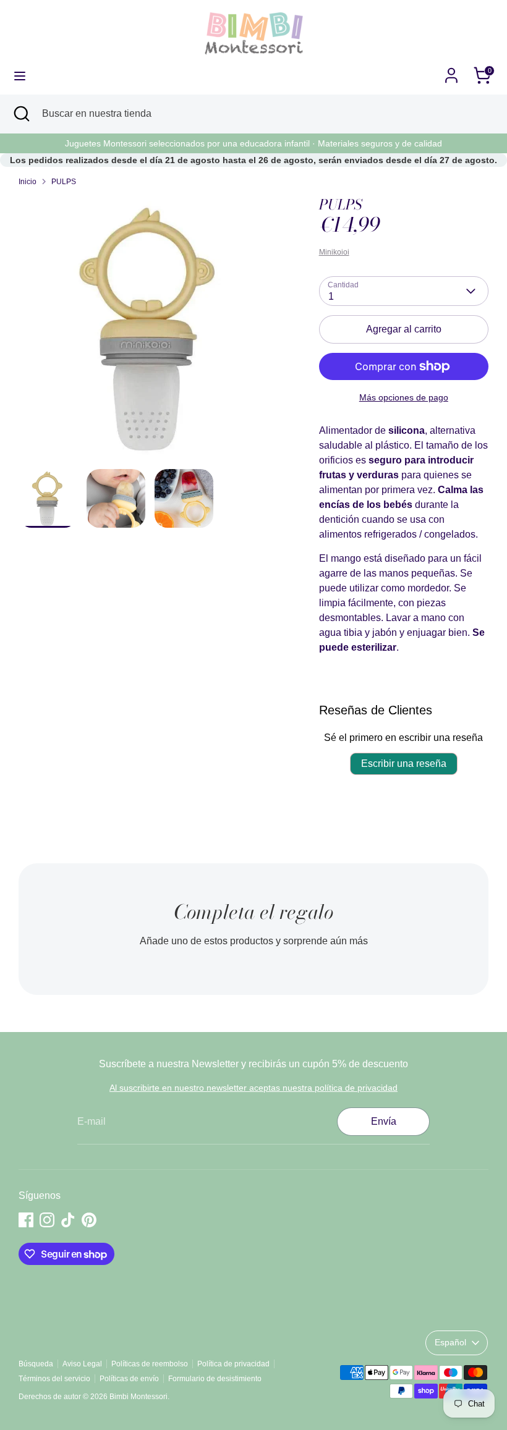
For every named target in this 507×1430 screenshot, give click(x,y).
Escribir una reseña (403, 763)
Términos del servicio (54, 1378)
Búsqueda (36, 1364)
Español (450, 1342)
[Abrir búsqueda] (21, 114)
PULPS (63, 181)
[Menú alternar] (19, 75)
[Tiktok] (68, 1219)
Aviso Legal (82, 1364)
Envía (383, 1121)
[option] (150, 333)
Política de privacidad (233, 1364)
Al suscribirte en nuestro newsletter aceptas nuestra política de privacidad (253, 1088)
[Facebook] (26, 1219)
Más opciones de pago (403, 397)
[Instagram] (47, 1219)
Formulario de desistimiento (215, 1378)
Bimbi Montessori (138, 1396)
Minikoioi (334, 252)
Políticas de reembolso (149, 1364)
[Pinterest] (89, 1219)
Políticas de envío (129, 1378)
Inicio (27, 181)
